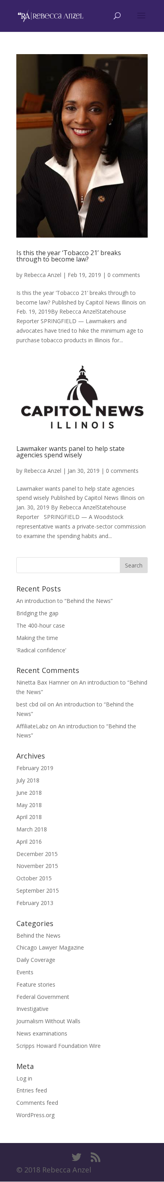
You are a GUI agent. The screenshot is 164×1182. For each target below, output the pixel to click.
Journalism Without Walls (48, 1021)
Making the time (37, 638)
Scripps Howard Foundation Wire (58, 1045)
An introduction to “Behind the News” (64, 601)
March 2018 (31, 829)
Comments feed (37, 1102)
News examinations (41, 1033)
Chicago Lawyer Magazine (50, 947)
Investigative (32, 1008)
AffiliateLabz (32, 726)
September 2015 (37, 890)
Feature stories (35, 984)
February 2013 (34, 903)
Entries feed (31, 1090)
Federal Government (42, 997)
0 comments (123, 275)
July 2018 (27, 780)
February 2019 (34, 768)
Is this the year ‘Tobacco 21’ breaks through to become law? (68, 255)
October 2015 (34, 878)
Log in (24, 1078)
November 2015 (37, 866)
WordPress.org (35, 1115)
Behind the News (38, 935)
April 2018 (29, 817)
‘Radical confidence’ (41, 650)
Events (24, 972)
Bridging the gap (37, 613)
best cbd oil (31, 704)
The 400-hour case (40, 625)
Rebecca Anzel (42, 275)
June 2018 (29, 792)
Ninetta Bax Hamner (42, 682)
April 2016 (29, 841)
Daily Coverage (35, 960)
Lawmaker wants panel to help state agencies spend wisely (70, 451)
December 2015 (37, 854)
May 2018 (29, 805)
